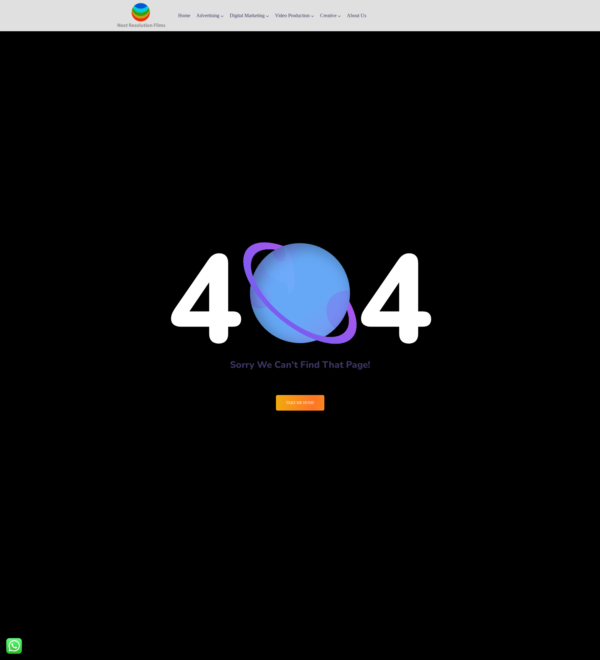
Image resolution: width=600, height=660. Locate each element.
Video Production (292, 15)
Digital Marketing (247, 15)
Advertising (207, 15)
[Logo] (141, 15)
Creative (328, 15)
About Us (356, 15)
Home (184, 15)
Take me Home (300, 403)
